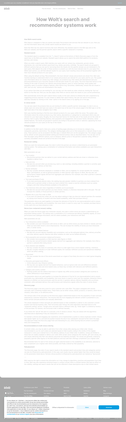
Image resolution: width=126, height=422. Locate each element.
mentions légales (24, 414)
